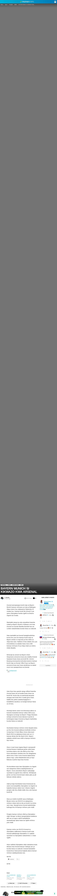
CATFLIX (45, 615)
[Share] (30, 677)
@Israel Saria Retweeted (49, 612)
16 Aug (45, 638)
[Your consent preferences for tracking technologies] (54, 893)
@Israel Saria (46, 625)
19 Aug (50, 615)
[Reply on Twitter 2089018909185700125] (40, 648)
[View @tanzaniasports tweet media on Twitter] (41, 618)
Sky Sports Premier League (49, 637)
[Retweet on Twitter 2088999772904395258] (43, 661)
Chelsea (17, 887)
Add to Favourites (23, 883)
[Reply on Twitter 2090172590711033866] (40, 631)
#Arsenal (53, 655)
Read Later (12, 883)
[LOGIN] (55, 1)
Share (8, 671)
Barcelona (10, 887)
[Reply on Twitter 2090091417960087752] (40, 621)
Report (33, 883)
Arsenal (4, 887)
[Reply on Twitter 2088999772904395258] (40, 661)
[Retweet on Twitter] (43, 612)
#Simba (43, 657)
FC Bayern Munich (25, 887)
